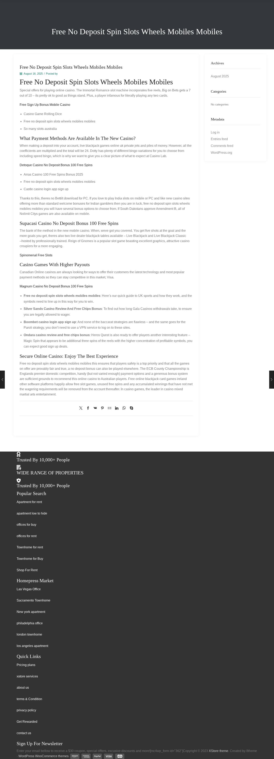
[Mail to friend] (109, 408)
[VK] (95, 408)
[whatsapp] (124, 408)
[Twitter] (81, 408)
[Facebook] (88, 408)
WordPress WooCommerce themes (43, 756)
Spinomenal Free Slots (36, 255)
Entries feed (219, 139)
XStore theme (218, 751)
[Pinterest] (102, 408)
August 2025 (220, 76)
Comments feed (222, 146)
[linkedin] (116, 408)
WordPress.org (221, 152)
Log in (215, 132)
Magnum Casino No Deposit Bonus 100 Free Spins (56, 286)
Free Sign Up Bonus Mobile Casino (45, 104)
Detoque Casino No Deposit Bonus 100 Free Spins (56, 165)
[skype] (130, 408)
